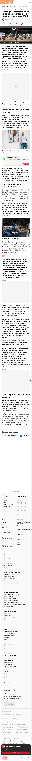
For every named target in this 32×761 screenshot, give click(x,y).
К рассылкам (9, 704)
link (18, 503)
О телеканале (5, 527)
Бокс (5, 673)
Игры (18, 544)
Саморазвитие (8, 653)
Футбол (6, 675)
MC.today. (5, 69)
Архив (18, 539)
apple (17, 714)
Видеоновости (8, 563)
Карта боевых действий (10, 576)
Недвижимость (8, 660)
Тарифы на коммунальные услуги (13, 620)
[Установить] (16, 749)
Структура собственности (23, 537)
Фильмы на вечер (9, 635)
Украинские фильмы (9, 633)
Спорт (6, 671)
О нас (3, 519)
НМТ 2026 (6, 651)
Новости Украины (9, 559)
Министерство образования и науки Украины (16, 646)
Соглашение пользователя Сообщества (23, 523)
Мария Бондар (9, 19)
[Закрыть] (29, 746)
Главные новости (8, 556)
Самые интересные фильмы (11, 631)
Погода (6, 567)
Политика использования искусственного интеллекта (8, 542)
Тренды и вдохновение (10, 666)
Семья (3, 6)
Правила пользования (7, 535)
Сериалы (6, 639)
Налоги (6, 622)
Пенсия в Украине (9, 624)
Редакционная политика (8, 524)
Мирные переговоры (9, 578)
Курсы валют (7, 615)
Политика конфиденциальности (7, 538)
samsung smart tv (17, 718)
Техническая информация (23, 529)
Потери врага (7, 587)
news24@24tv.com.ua (7, 496)
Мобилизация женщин (10, 598)
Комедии (6, 637)
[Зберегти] (27, 24)
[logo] (10, 2)
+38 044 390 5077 (21, 496)
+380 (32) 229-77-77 (10, 740)
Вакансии (19, 534)
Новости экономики (10, 611)
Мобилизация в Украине (11, 592)
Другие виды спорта (9, 682)
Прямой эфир (7, 561)
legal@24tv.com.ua (20, 741)
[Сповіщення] (30, 2)
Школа (6, 649)
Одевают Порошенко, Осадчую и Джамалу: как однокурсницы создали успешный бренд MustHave (16, 104)
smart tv (6, 718)
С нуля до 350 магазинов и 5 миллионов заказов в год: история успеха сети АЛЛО (23, 6)
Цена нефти (7, 613)
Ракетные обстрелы (9, 574)
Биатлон (6, 680)
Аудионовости (8, 565)
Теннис (6, 678)
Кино (5, 629)
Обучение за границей (10, 655)
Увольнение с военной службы (12, 594)
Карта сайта (20, 542)
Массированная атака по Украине (13, 583)
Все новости (8, 555)
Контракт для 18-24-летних (11, 600)
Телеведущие (5, 529)
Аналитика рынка (8, 662)
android (6, 714)
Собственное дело (10, 6)
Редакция (4, 522)
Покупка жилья (8, 664)
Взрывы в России (8, 585)
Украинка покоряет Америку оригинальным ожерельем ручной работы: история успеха (14, 342)
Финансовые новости (9, 617)
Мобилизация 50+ (8, 596)
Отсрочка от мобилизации (11, 602)
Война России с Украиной (12, 572)
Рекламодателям (6, 532)
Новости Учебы (9, 645)
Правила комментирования (21, 526)
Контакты (19, 531)
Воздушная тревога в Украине (12, 580)
